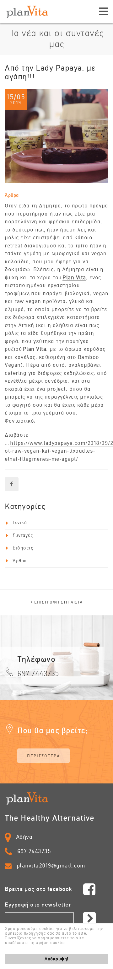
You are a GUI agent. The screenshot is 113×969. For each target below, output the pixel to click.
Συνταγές (23, 535)
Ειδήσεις (23, 548)
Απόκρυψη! (56, 959)
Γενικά (20, 522)
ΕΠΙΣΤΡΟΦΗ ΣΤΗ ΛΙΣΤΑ (58, 602)
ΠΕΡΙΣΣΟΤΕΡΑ (43, 756)
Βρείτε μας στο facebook (38, 889)
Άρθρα (12, 195)
